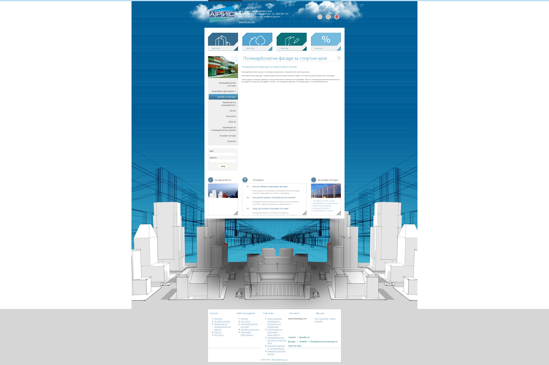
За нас (232, 110)
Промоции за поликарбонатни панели (223, 128)
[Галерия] (339, 58)
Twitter (332, 318)
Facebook (323, 318)
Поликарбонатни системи (227, 84)
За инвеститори (228, 135)
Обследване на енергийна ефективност (274, 332)
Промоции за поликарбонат (228, 103)
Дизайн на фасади (226, 96)
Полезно (231, 141)
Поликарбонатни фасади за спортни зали (276, 340)
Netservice (284, 360)
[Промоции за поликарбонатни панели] (223, 191)
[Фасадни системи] (326, 191)
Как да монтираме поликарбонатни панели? (274, 197)
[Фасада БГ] (221, 14)
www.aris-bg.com (247, 22)
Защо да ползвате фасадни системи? (270, 208)
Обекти (232, 121)
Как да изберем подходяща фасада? (270, 186)
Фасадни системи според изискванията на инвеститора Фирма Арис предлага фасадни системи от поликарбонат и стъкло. (325, 206)
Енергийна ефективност (224, 91)
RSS (316, 318)
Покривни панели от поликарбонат (276, 347)
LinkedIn (319, 321)
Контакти (231, 116)
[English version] (336, 16)
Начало (244, 318)
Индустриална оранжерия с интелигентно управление (274, 322)
